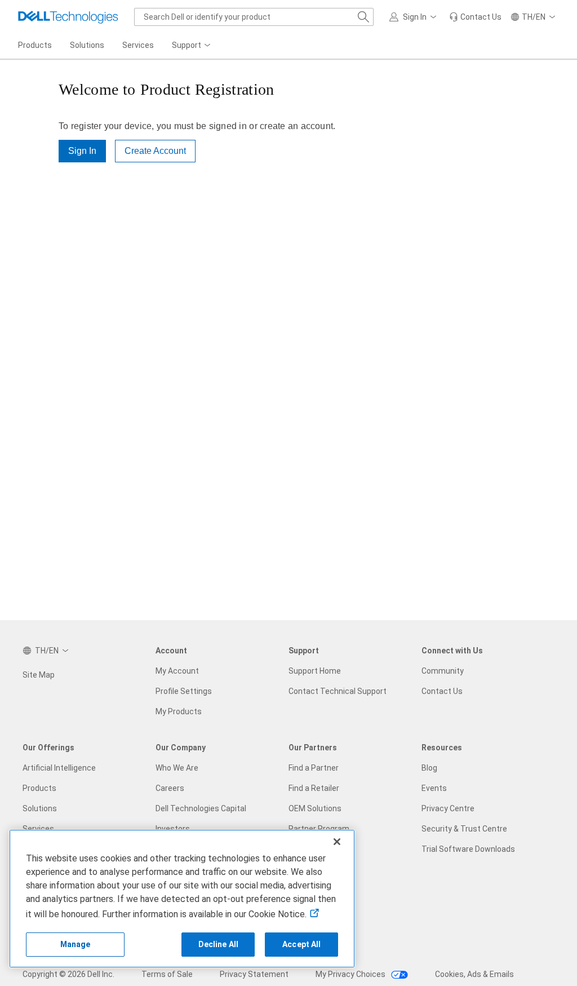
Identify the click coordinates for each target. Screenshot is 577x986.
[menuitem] (192, 46)
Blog (429, 767)
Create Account (155, 151)
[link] (475, 17)
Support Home (314, 670)
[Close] (337, 841)
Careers (170, 788)
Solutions (40, 808)
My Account (177, 670)
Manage (75, 944)
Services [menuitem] (138, 45)
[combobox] (254, 17)
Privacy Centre (447, 808)
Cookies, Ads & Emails (474, 974)
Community (442, 670)
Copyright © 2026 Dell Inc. (68, 974)
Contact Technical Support (337, 691)
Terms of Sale (167, 974)
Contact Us (442, 691)
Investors (173, 828)
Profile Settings (184, 691)
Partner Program (318, 828)
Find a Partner (313, 767)
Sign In (82, 151)
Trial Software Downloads (468, 849)
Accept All (301, 944)
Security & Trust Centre (464, 828)
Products (39, 788)
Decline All (218, 944)
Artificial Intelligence (59, 767)
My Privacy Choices (351, 974)
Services (38, 828)
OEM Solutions (314, 808)
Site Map (39, 674)
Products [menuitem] (35, 45)
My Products (179, 711)
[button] (415, 17)
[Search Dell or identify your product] (363, 16)
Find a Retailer (313, 788)
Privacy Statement (254, 974)
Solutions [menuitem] (87, 45)
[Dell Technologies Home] (68, 17)
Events (434, 788)
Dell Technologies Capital (201, 808)
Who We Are (177, 767)
